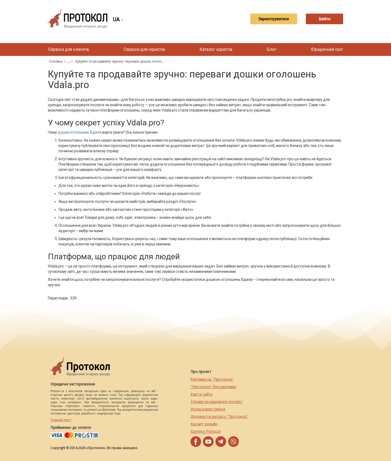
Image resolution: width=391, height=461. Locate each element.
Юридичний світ (327, 49)
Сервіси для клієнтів (68, 49)
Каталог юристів (215, 49)
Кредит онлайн (204, 423)
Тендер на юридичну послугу (216, 401)
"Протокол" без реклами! (213, 386)
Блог (271, 49)
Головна (56, 61)
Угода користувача (207, 408)
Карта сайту (201, 394)
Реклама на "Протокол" (212, 379)
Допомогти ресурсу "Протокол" (219, 416)
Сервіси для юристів (144, 49)
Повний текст (61, 420)
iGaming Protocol (205, 431)
